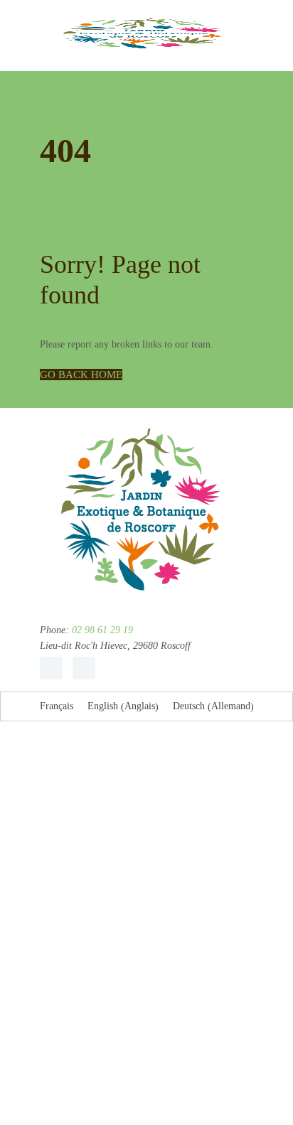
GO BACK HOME (81, 374)
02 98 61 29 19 (101, 630)
